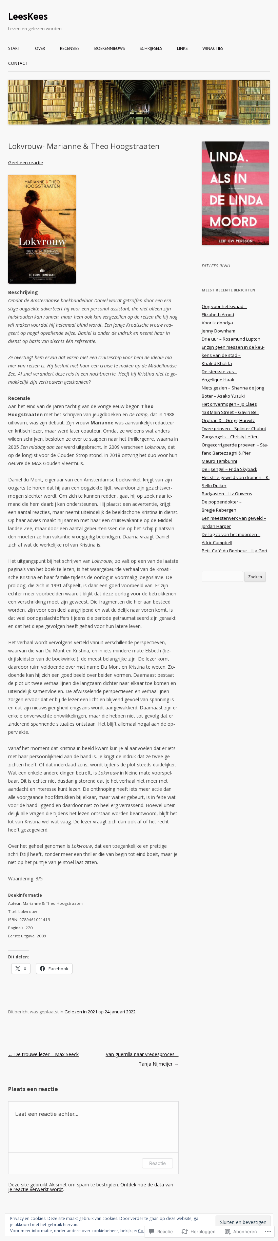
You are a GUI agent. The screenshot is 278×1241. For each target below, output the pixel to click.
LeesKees (28, 16)
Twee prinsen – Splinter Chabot (234, 428)
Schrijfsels (151, 48)
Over (40, 48)
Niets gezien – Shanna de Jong (233, 388)
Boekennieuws (109, 48)
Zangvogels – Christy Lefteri (230, 437)
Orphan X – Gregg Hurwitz (228, 420)
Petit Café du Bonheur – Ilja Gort (234, 551)
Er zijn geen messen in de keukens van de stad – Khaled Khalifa (233, 355)
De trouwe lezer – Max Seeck (43, 1054)
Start (14, 48)
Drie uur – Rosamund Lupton (231, 339)
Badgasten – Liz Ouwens (227, 494)
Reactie (157, 1163)
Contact (17, 63)
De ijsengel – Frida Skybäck (229, 469)
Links (182, 48)
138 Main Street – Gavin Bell (230, 412)
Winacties (212, 48)
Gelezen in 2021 (80, 1012)
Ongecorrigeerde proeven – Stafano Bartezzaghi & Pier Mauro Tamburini (235, 453)
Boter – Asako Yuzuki (223, 396)
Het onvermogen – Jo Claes (229, 404)
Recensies (69, 48)
